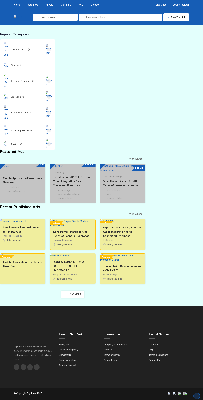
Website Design (110, 274)
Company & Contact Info (116, 344)
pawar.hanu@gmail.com (68, 194)
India (69, 198)
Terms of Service (112, 355)
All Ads (49, 4)
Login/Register (180, 5)
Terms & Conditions (158, 355)
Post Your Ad (178, 17)
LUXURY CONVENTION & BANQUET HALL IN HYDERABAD (68, 266)
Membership (65, 355)
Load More (75, 294)
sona (109, 194)
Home (17, 4)
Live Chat (160, 5)
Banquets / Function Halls (65, 274)
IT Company (58, 172)
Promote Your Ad (67, 365)
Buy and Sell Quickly (68, 349)
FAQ (81, 4)
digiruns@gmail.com (16, 191)
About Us (33, 4)
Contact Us (154, 360)
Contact (95, 4)
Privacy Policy (110, 360)
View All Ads (136, 158)
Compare (66, 4)
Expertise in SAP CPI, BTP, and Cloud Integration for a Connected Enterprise (72, 181)
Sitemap (108, 349)
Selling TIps (64, 344)
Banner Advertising (68, 360)
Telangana (61, 198)
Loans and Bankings (112, 176)
